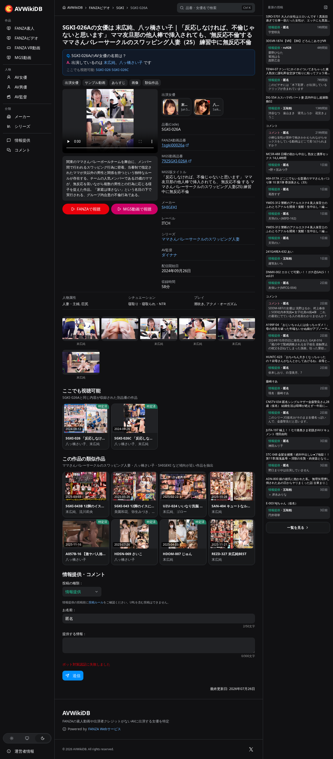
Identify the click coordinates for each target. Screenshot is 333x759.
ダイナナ (169, 254)
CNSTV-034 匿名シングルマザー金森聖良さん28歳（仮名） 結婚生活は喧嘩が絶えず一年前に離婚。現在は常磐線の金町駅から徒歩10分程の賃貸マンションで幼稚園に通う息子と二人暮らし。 (297, 404)
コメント (22, 150)
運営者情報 (24, 751)
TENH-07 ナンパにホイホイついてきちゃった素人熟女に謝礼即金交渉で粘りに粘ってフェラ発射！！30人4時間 (297, 71)
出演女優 (71, 82)
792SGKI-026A (174, 161)
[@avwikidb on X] (251, 749)
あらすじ (118, 82)
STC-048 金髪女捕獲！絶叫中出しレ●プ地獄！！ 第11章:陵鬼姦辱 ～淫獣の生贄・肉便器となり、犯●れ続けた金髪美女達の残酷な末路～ (298, 456)
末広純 (109, 62)
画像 (135, 82)
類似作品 (151, 82)
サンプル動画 (95, 82)
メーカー (22, 116)
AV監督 (21, 97)
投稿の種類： (72, 583)
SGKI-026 (103, 69)
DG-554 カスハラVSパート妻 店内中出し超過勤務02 (297, 99)
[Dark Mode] (42, 738)
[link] (138, 7)
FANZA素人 (24, 28)
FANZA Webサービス (104, 729)
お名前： (69, 610)
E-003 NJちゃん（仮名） (282, 503)
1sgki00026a (173, 145)
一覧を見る (295, 527)
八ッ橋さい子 (131, 62)
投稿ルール (96, 602)
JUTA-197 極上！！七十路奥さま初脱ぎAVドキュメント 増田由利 (298, 432)
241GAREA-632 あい (279, 252)
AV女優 (21, 77)
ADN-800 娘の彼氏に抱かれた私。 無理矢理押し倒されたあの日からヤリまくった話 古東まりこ (298, 481)
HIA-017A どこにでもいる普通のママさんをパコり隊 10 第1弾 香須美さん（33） (298, 180)
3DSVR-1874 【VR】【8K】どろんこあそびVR (296, 41)
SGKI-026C (120, 69)
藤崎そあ (272, 381)
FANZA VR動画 (27, 47)
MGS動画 (23, 57)
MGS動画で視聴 (137, 209)
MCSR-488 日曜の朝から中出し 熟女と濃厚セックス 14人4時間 (297, 156)
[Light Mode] (11, 738)
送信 (76, 675)
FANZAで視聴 (88, 209)
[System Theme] (27, 738)
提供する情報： (74, 634)
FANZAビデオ (26, 38)
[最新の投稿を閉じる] (325, 7)
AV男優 (21, 87)
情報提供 (22, 140)
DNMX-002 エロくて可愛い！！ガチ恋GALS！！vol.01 (298, 274)
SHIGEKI (169, 207)
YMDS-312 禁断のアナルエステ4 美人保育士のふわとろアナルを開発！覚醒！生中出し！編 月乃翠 (297, 205)
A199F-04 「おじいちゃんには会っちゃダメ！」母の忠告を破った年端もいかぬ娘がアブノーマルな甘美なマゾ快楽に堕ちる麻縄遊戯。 (297, 327)
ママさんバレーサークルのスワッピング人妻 (201, 239)
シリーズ (22, 126)
